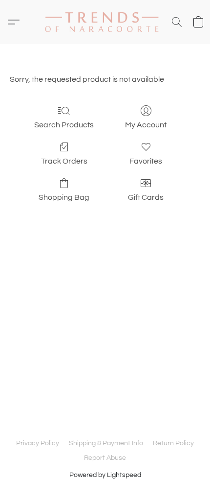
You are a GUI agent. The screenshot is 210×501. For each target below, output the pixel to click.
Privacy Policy (37, 443)
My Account (146, 125)
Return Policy (173, 443)
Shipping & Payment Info (106, 443)
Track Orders (64, 161)
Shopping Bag (64, 197)
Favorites (145, 161)
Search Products (64, 125)
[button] (105, 22)
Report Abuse (105, 457)
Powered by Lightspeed (105, 475)
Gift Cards (146, 197)
